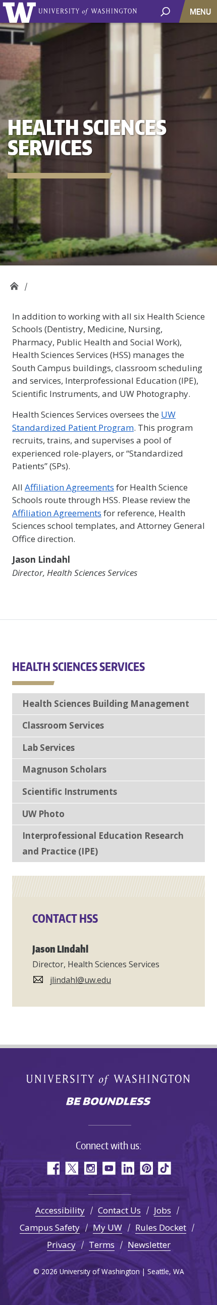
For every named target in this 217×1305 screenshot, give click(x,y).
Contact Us (119, 1210)
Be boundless (108, 1102)
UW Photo (43, 814)
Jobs (162, 1210)
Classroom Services (63, 725)
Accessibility (60, 1210)
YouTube (109, 1168)
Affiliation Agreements (69, 487)
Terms (102, 1244)
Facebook (53, 1168)
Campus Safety (50, 1227)
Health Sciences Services (14, 283)
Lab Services (48, 747)
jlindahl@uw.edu (80, 979)
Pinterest (146, 1168)
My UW (107, 1227)
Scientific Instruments (69, 791)
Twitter (71, 1168)
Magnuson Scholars (64, 769)
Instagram (90, 1168)
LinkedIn (127, 1168)
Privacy (61, 1244)
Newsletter (149, 1244)
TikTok (165, 1168)
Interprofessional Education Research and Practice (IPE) (103, 843)
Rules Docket (160, 1227)
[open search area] (165, 11)
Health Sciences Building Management (105, 703)
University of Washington (21, 11)
